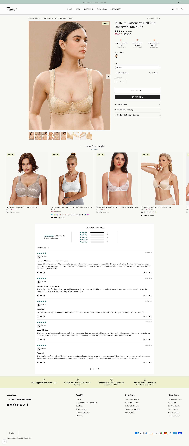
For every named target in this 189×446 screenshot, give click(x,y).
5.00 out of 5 (59, 236)
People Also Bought (95, 146)
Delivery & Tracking (132, 409)
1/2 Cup (36, 18)
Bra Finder (172, 403)
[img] (41, 253)
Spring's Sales (102, 9)
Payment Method (83, 412)
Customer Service (132, 399)
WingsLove (15, 438)
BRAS (78, 9)
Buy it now (137, 97)
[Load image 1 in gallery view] (69, 75)
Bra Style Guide (174, 406)
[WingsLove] (12, 9)
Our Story (79, 399)
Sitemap (79, 416)
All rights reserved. (25, 438)
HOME (69, 9)
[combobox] (137, 67)
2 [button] (93, 369)
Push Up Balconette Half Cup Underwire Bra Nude (57, 18)
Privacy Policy (81, 409)
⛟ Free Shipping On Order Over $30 (94, 2)
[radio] (116, 56)
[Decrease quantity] (116, 82)
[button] (120, 31)
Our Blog (79, 406)
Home (31, 18)
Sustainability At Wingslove (86, 403)
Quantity (118, 78)
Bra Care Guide (173, 416)
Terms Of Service (131, 403)
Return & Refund (132, 406)
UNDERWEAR (88, 9)
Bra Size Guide (173, 412)
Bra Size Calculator (122, 73)
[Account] (172, 9)
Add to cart (137, 90)
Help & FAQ (129, 412)
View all (94, 149)
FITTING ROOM (116, 9)
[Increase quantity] (124, 82)
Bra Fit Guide (153, 73)
